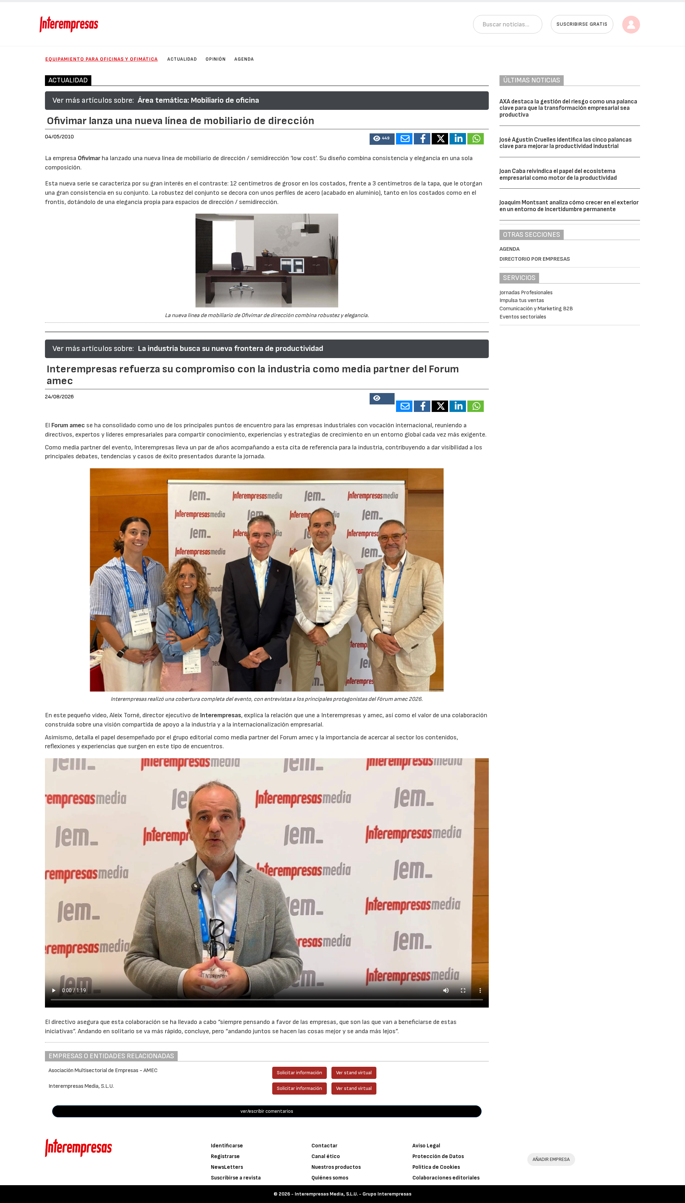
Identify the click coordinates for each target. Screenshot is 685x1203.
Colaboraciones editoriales (446, 1177)
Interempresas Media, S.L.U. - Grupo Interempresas (353, 1194)
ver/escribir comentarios (266, 1111)
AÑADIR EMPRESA (551, 1159)
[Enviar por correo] (404, 138)
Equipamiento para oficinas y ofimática (101, 59)
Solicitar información (299, 1073)
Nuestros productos (336, 1167)
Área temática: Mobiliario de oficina (198, 100)
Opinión (216, 59)
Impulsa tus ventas (521, 300)
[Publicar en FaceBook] (422, 138)
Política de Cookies (436, 1167)
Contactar (324, 1145)
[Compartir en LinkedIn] (458, 138)
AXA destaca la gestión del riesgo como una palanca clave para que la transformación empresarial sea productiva (568, 108)
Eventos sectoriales (522, 317)
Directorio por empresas (534, 259)
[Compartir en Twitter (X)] (440, 138)
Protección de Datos (438, 1156)
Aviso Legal (426, 1145)
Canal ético (325, 1156)
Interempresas (220, 715)
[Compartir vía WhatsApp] (475, 138)
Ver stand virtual (354, 1073)
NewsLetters (227, 1167)
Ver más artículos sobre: (93, 100)
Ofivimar (89, 158)
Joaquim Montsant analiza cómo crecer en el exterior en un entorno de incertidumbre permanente (569, 206)
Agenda (244, 59)
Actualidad (182, 59)
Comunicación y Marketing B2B (536, 308)
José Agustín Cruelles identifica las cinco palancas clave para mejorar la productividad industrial (565, 143)
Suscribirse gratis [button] (582, 24)
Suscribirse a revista (236, 1177)
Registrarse (225, 1156)
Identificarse (227, 1145)
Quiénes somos (329, 1177)
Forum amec (67, 425)
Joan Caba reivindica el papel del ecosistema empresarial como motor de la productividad (558, 175)
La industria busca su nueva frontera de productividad (230, 348)
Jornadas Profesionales (526, 292)
